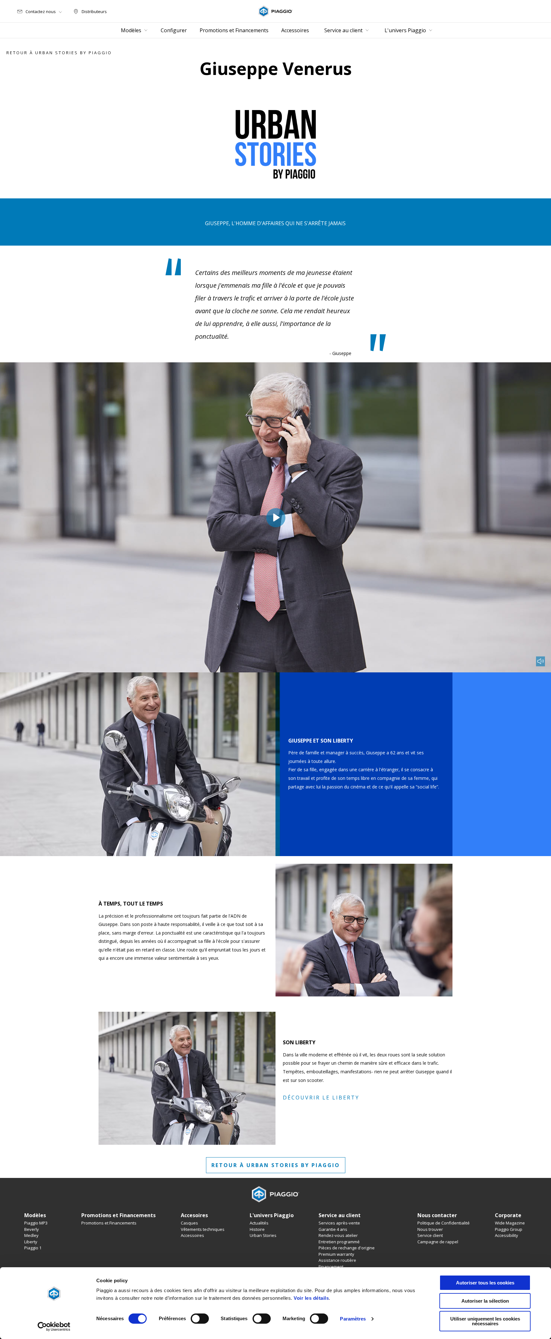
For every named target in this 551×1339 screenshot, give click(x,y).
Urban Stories (263, 1235)
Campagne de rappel (437, 1242)
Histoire (257, 1229)
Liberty (30, 1242)
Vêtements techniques (202, 1229)
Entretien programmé (339, 1242)
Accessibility (506, 1235)
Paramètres (353, 1318)
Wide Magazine (510, 1223)
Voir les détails (311, 1298)
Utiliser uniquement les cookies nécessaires (485, 1321)
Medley (31, 1235)
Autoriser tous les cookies (485, 1282)
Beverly (31, 1229)
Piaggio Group (508, 1229)
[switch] (200, 1318)
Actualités (259, 1223)
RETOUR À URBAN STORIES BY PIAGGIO (275, 1165)
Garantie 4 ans (333, 1229)
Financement (331, 1266)
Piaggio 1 (32, 1248)
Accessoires (192, 1235)
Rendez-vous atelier (338, 1235)
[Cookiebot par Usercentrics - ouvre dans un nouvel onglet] (54, 1326)
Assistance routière (337, 1260)
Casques (189, 1223)
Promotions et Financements (108, 1223)
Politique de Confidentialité (443, 1223)
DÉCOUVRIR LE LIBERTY (321, 1097)
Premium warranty (336, 1254)
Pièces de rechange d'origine (347, 1248)
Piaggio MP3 (36, 1223)
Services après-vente (339, 1223)
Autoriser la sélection (485, 1301)
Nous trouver (430, 1229)
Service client (430, 1235)
